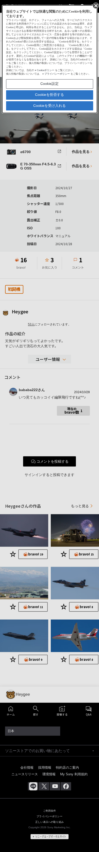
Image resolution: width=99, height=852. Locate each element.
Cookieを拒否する (49, 95)
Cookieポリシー (45, 70)
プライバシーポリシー (57, 73)
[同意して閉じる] (95, 5)
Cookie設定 (49, 84)
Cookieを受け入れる (49, 106)
